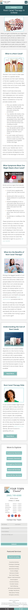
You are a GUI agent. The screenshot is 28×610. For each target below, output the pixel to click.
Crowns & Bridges (14, 571)
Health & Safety (14, 557)
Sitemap (14, 601)
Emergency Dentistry (14, 464)
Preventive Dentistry (14, 453)
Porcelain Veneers (14, 584)
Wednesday (8, 507)
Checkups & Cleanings (14, 564)
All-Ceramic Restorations (14, 588)
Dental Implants (14, 579)
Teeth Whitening (14, 586)
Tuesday (7, 505)
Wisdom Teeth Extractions (14, 577)
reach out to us (18, 426)
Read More (10, 373)
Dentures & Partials (14, 573)
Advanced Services (14, 470)
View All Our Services (14, 475)
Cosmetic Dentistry (14, 458)
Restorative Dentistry (14, 568)
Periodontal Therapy (14, 566)
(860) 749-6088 (14, 495)
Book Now (14, 7)
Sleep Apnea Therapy (14, 592)
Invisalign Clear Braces (14, 590)
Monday (7, 504)
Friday (6, 510)
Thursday (7, 509)
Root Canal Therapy (14, 575)
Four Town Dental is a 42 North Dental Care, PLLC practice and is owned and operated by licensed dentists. (14, 605)
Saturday (7, 512)
